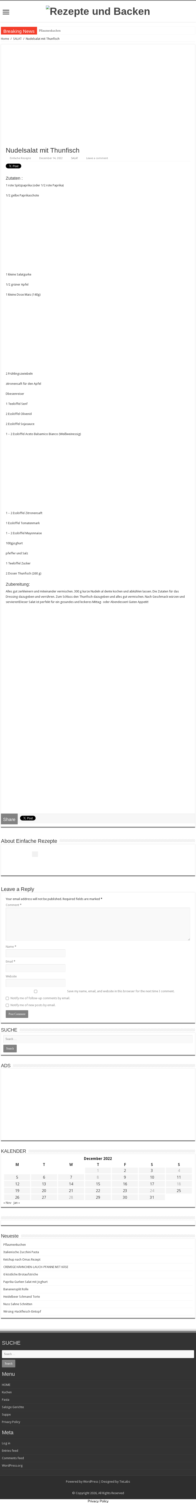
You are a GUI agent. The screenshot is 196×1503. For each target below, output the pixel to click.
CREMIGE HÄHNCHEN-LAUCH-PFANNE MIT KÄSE (35, 1267)
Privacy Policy (11, 1422)
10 (152, 1177)
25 (179, 1190)
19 (17, 1190)
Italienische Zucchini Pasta (21, 1252)
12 (17, 1184)
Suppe (6, 1414)
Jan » (16, 1203)
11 (179, 1177)
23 (125, 1190)
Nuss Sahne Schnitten (17, 1304)
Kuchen (7, 1392)
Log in (6, 1443)
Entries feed (10, 1450)
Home (5, 38)
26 (17, 1197)
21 (71, 1190)
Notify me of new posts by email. (33, 1005)
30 (125, 1197)
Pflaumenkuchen (50, 30)
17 (152, 1184)
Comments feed (13, 1458)
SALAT (17, 38)
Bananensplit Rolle (15, 1289)
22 (98, 1190)
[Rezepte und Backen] (98, 10)
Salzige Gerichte (13, 1407)
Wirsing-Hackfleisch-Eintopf (22, 1311)
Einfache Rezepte (20, 158)
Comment (14, 905)
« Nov (7, 1203)
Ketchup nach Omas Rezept (21, 1259)
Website (11, 976)
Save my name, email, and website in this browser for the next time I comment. (120, 991)
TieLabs (124, 1481)
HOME (6, 1385)
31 (152, 1197)
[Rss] (98, 1487)
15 (98, 1184)
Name (11, 946)
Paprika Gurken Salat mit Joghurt (25, 1282)
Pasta (5, 1399)
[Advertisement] (98, 236)
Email (10, 961)
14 (71, 1184)
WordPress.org (12, 1465)
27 (44, 1197)
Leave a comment (97, 158)
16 (125, 1184)
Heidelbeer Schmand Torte (21, 1296)
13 (44, 1184)
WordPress (90, 1481)
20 (44, 1190)
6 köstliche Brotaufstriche (20, 1274)
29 (98, 1197)
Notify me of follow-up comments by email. (40, 998)
